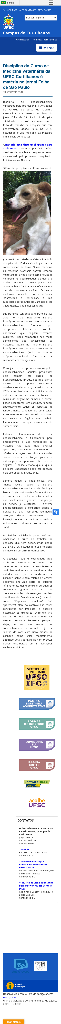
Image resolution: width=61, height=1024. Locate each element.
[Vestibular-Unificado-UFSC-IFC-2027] (36, 688)
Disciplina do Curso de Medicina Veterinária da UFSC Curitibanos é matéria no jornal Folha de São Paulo (26, 76)
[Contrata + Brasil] (36, 786)
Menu (48, 47)
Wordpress (9, 997)
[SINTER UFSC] (36, 770)
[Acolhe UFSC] (36, 809)
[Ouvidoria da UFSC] (36, 750)
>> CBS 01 (24, 849)
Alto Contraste (27, 10)
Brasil (10, 2)
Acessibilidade (10, 10)
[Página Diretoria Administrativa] (36, 709)
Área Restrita (22, 39)
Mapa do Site (44, 10)
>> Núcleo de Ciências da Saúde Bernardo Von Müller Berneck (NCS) (36, 885)
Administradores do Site (45, 39)
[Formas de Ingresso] (36, 729)
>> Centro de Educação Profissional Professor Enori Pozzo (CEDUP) (34, 864)
